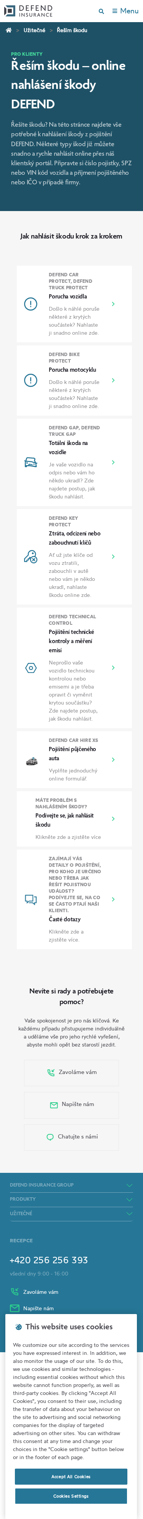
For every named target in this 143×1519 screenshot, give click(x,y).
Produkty (23, 1199)
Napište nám (77, 1104)
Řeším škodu (72, 30)
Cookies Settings (70, 1496)
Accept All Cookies (70, 1476)
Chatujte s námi (77, 1136)
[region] (71, 1416)
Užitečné (34, 30)
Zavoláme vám (77, 1072)
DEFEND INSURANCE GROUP (42, 1185)
